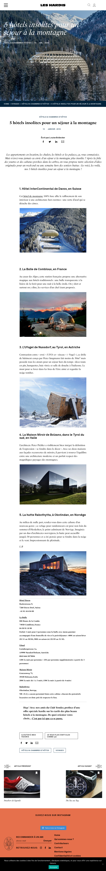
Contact (58, 848)
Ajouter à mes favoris (28, 736)
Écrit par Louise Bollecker (53, 138)
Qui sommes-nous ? (64, 839)
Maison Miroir (25, 670)
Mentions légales (63, 852)
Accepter (54, 867)
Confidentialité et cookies (67, 856)
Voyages (60, 750)
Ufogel (22, 645)
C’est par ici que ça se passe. (47, 718)
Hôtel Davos (24, 600)
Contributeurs (61, 844)
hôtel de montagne (33, 196)
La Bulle (23, 617)
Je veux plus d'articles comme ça (58, 736)
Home (57, 835)
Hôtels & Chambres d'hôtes (35, 750)
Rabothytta (24, 687)
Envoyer (48, 841)
